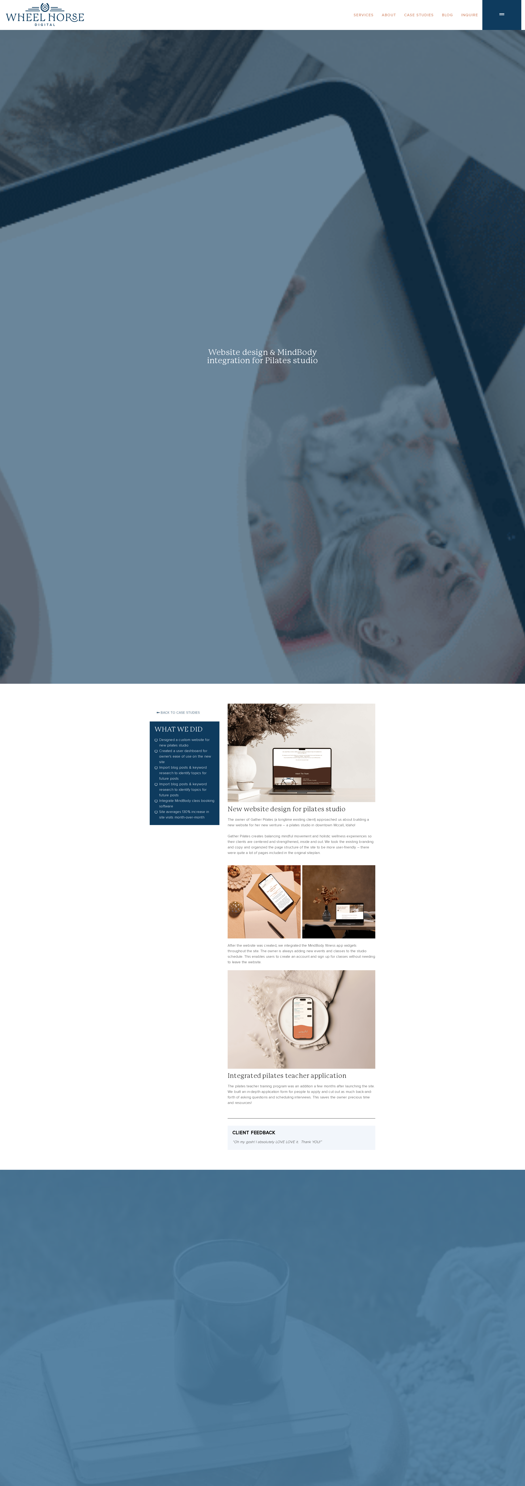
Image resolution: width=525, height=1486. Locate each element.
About (389, 15)
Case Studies (419, 15)
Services (364, 15)
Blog (447, 15)
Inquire (469, 15)
